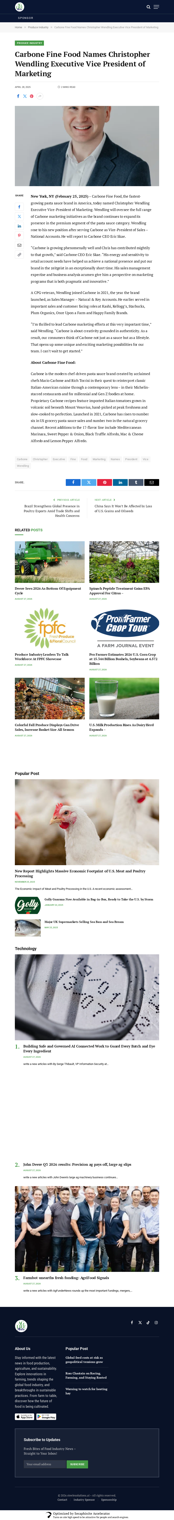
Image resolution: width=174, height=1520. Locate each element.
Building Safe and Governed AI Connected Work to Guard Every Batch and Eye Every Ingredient (89, 1048)
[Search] (148, 7)
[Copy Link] (19, 254)
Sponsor (25, 18)
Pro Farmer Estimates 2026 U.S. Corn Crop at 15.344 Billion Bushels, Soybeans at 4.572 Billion (123, 659)
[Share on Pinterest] (31, 96)
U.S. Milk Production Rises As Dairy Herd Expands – (121, 727)
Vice (146, 459)
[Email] (19, 245)
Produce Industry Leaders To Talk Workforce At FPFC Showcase (42, 656)
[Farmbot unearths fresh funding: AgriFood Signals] (87, 1229)
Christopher (40, 459)
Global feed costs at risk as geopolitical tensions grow (84, 1359)
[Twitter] (19, 216)
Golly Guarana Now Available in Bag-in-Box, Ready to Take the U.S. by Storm (99, 899)
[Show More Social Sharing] (39, 96)
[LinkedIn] (19, 226)
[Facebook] (19, 207)
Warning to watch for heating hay (86, 1391)
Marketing (99, 459)
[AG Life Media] (19, 7)
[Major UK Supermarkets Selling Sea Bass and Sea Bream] (28, 927)
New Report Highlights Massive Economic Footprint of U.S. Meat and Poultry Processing (80, 873)
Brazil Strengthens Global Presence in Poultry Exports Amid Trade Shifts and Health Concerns (52, 511)
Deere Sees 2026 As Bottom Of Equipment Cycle (48, 590)
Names (115, 459)
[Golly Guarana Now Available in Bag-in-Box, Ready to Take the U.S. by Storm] (28, 905)
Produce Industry (29, 43)
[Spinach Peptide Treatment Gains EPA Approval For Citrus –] (124, 562)
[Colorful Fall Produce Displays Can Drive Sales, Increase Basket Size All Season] (50, 698)
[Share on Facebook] (18, 96)
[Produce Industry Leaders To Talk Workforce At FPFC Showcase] (50, 628)
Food (84, 459)
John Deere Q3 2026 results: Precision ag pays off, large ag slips (77, 1164)
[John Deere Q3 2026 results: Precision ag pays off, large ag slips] (87, 1116)
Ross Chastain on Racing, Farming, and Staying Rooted (86, 1375)
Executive (59, 459)
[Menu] (156, 7)
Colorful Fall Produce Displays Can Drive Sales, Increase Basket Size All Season (47, 727)
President (131, 459)
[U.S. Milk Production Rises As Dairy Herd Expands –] (124, 698)
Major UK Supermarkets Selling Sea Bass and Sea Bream (84, 922)
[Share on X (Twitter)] (25, 96)
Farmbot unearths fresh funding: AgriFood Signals (66, 1277)
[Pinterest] (19, 235)
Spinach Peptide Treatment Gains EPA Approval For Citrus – (119, 590)
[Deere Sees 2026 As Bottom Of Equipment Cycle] (50, 562)
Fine (73, 459)
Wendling (23, 465)
